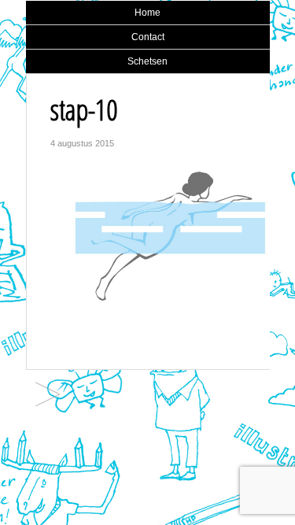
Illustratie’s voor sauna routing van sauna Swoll (47, 395)
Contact (147, 37)
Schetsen (147, 61)
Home (147, 12)
